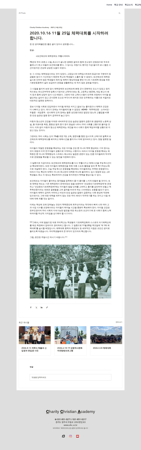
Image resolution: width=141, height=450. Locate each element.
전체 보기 (119, 322)
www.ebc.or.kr (70, 425)
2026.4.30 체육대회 (102, 348)
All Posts (22, 13)
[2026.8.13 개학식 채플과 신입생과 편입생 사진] (35, 335)
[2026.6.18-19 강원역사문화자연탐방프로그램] (70, 335)
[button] (119, 13)
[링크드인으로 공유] (42, 307)
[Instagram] (70, 436)
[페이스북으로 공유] (31, 307)
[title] (63, 436)
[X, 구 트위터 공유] (36, 307)
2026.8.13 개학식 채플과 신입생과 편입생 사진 (34, 349)
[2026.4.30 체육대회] (106, 335)
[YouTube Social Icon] (77, 436)
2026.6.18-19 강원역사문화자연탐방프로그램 (69, 349)
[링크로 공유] (47, 307)
